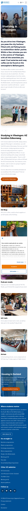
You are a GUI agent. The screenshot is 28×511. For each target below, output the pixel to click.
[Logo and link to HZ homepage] (5, 2)
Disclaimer (4, 508)
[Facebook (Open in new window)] (6, 490)
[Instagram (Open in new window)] (2, 490)
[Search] (18, 2)
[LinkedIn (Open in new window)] (14, 490)
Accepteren (14, 266)
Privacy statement (6, 501)
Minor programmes (6, 451)
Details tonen (20, 262)
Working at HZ (5, 457)
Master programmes (7, 445)
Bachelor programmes (7, 442)
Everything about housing (10, 389)
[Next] (5, 130)
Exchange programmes (7, 448)
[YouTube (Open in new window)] (10, 490)
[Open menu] (26, 2)
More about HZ (7, 434)
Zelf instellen (13, 271)
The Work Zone (5, 476)
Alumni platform (5, 482)
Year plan (3, 460)
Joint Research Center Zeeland (10, 473)
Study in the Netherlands (8, 454)
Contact (3, 504)
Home (2, 38)
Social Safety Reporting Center (10, 463)
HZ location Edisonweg (9, 179)
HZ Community (5, 470)
